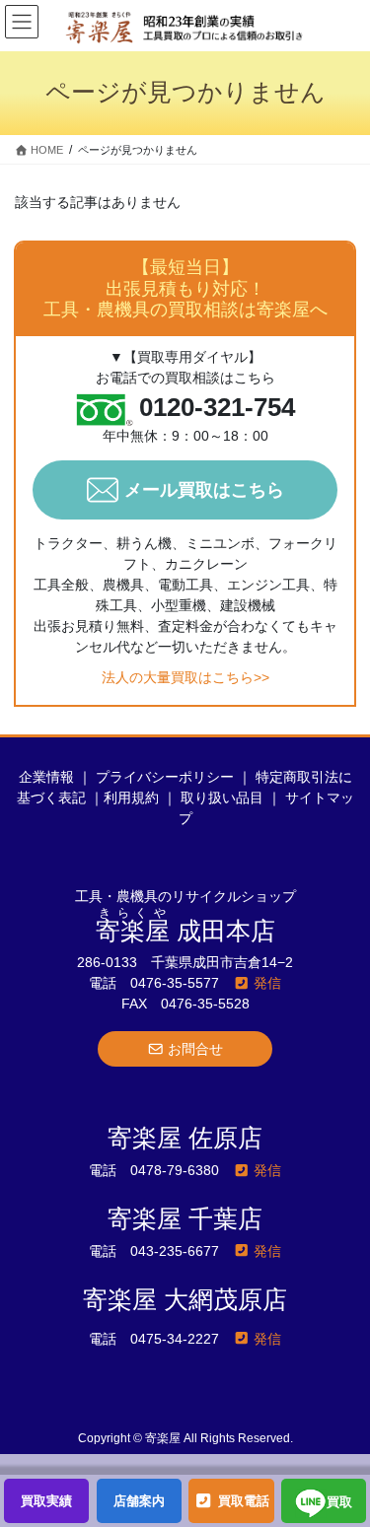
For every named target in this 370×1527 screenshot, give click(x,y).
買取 (339, 1502)
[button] (185, 1049)
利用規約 (131, 797)
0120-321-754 (217, 408)
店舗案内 (139, 1500)
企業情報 (46, 777)
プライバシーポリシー (165, 777)
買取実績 (46, 1500)
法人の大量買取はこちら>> (185, 677)
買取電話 (241, 1500)
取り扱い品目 (222, 797)
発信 (265, 983)
